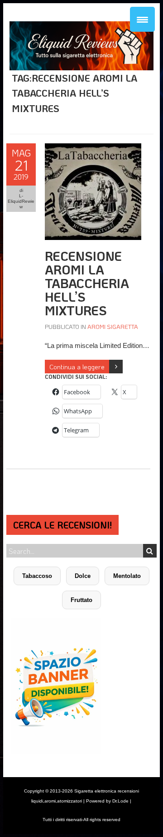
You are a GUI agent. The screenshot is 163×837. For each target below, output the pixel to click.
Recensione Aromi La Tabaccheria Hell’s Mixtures (87, 283)
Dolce (83, 576)
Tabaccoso (37, 576)
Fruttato (81, 600)
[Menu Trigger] (142, 19)
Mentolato (127, 576)
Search (150, 551)
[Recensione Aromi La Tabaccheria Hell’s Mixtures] (93, 148)
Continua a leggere (77, 366)
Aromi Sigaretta (112, 326)
